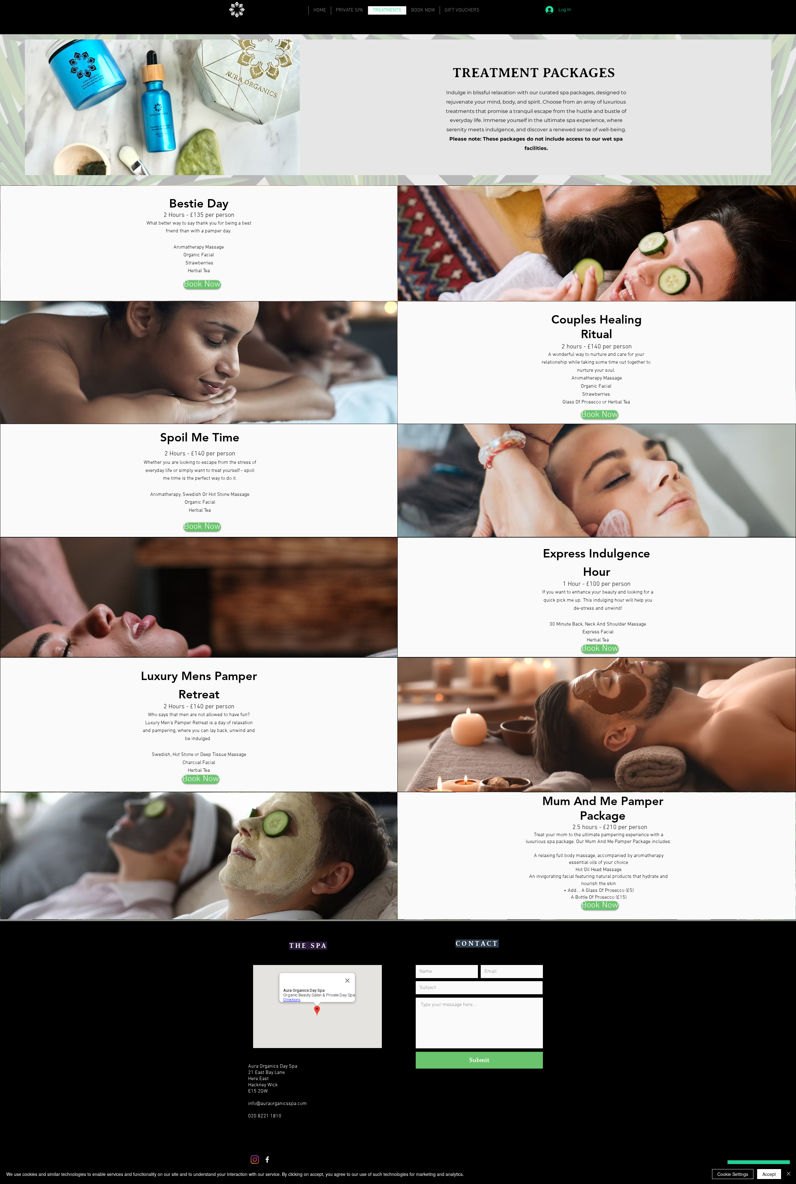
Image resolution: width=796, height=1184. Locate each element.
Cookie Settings (732, 1174)
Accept (769, 1174)
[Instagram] (255, 1159)
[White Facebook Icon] (267, 1159)
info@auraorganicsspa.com (277, 1104)
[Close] (788, 1174)
